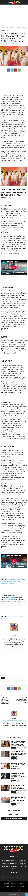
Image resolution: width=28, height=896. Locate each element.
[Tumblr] (20, 877)
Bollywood (12, 27)
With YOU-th (19, 681)
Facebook (9, 616)
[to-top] (26, 893)
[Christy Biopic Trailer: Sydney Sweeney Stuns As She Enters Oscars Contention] (5, 754)
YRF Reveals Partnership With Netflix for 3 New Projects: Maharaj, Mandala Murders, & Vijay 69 (6, 701)
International (12, 677)
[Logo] (14, 852)
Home (2, 27)
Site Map (6, 886)
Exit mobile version (14, 894)
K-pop (3, 679)
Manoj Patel (20, 758)
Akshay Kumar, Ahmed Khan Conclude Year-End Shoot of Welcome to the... (19, 800)
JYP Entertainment (21, 677)
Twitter (22, 616)
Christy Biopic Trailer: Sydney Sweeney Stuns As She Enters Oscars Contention (18, 754)
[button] (3, 2)
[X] (12, 70)
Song (3, 681)
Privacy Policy (20, 883)
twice (14, 681)
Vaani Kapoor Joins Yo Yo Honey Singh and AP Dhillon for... (19, 765)
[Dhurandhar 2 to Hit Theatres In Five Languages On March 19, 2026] (5, 776)
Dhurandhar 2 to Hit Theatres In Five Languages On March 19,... (18, 776)
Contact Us (13, 883)
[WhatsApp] (19, 70)
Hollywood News (21, 601)
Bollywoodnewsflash (10, 599)
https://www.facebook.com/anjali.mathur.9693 (14, 720)
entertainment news (10, 597)
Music (12, 679)
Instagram (16, 616)
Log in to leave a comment (14, 818)
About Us (6, 883)
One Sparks (17, 679)
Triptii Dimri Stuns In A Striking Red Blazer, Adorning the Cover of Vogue (21, 700)
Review (23, 679)
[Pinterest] (15, 70)
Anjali (4, 43)
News (6, 27)
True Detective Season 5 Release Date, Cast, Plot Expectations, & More (13, 581)
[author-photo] (14, 716)
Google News (5, 618)
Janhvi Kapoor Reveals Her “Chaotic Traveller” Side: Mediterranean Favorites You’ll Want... (18, 743)
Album (7, 677)
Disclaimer (12, 886)
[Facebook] (8, 70)
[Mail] (12, 877)
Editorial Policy (20, 886)
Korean (7, 679)
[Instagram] (7, 877)
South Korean (8, 681)
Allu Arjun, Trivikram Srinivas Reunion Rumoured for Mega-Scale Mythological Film (18, 788)
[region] (14, 16)
